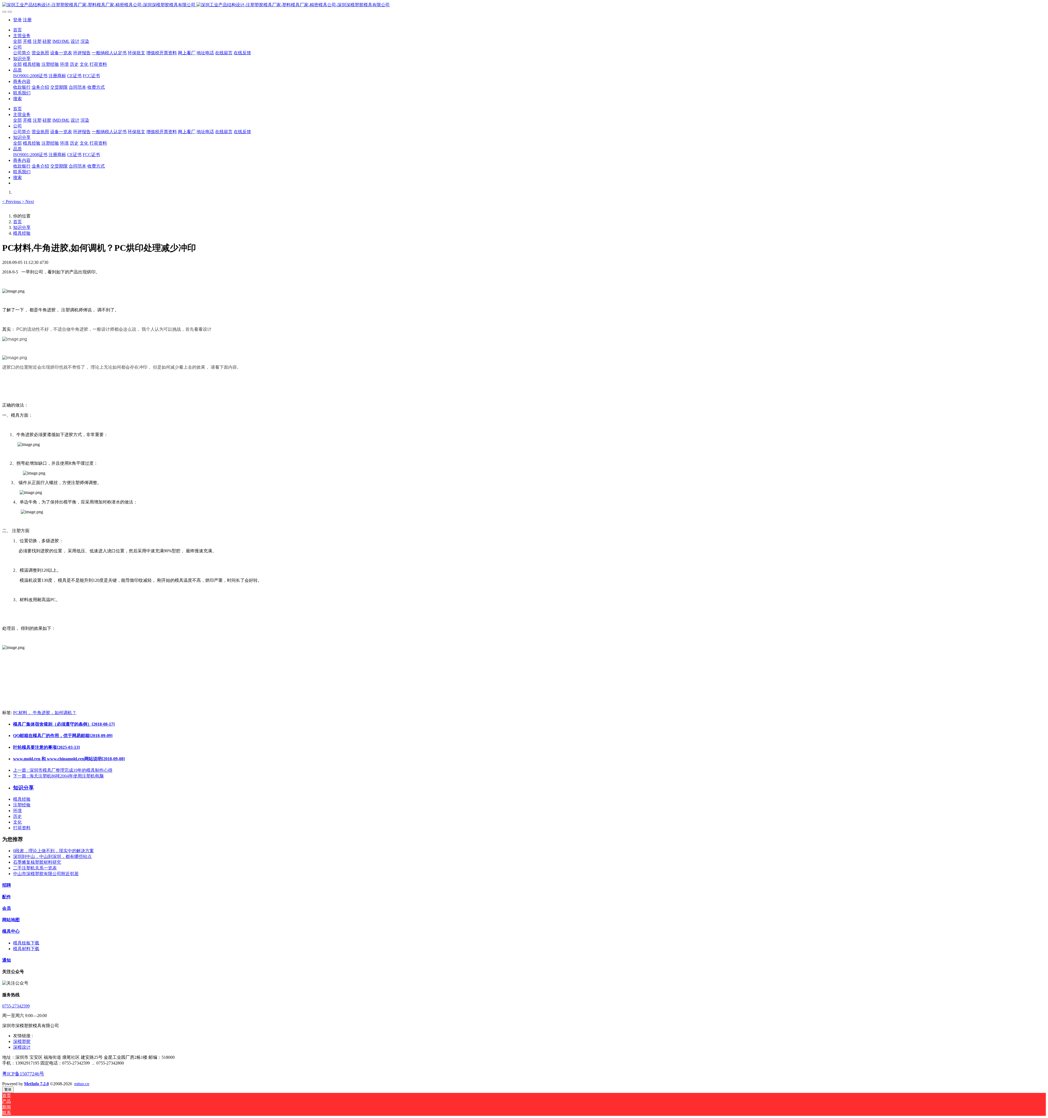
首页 (17, 30)
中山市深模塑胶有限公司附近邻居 (46, 873)
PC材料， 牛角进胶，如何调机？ (44, 712)
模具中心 (11, 931)
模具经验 (22, 233)
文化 (17, 822)
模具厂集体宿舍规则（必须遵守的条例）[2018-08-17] (64, 724)
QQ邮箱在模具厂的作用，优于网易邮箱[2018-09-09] (62, 735)
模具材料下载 (26, 948)
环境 (17, 810)
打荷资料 (22, 827)
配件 (6, 897)
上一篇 (62, 770)
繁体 (7, 1089)
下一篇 (58, 776)
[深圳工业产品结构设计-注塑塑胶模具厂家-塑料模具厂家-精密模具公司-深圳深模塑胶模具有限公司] (524, 5)
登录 (17, 19)
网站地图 (11, 919)
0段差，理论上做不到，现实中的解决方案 (53, 850)
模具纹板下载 (26, 943)
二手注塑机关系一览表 (35, 868)
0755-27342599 (16, 1006)
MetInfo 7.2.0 (36, 1083)
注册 (27, 19)
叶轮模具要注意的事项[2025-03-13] (46, 747)
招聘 (6, 885)
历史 (17, 816)
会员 (6, 908)
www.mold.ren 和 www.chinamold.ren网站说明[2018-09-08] (69, 758)
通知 (6, 960)
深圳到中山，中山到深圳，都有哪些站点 (52, 856)
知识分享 (22, 227)
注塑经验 (22, 805)
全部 (17, 41)
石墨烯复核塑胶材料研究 (37, 862)
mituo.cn (81, 1083)
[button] (12, 201)
